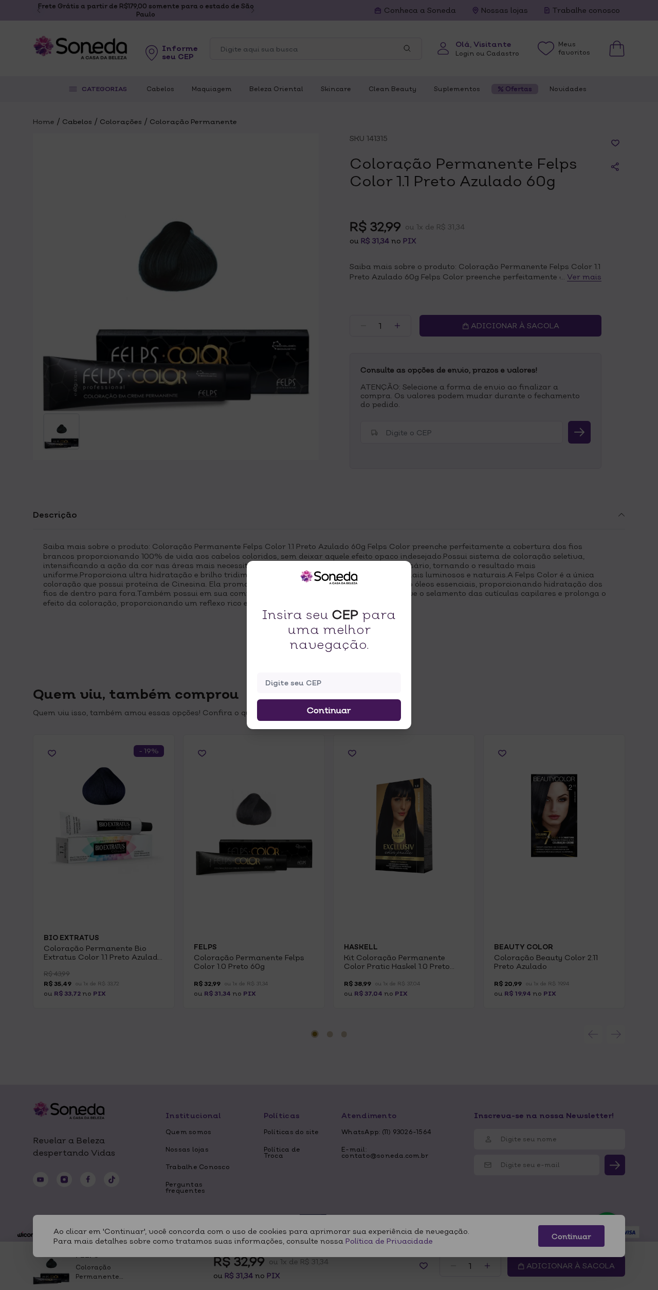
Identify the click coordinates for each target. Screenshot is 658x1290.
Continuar (329, 710)
